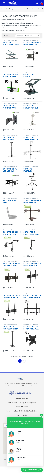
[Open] (4, 3)
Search (37, 3)
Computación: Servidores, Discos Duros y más (24, 9)
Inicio (3, 9)
